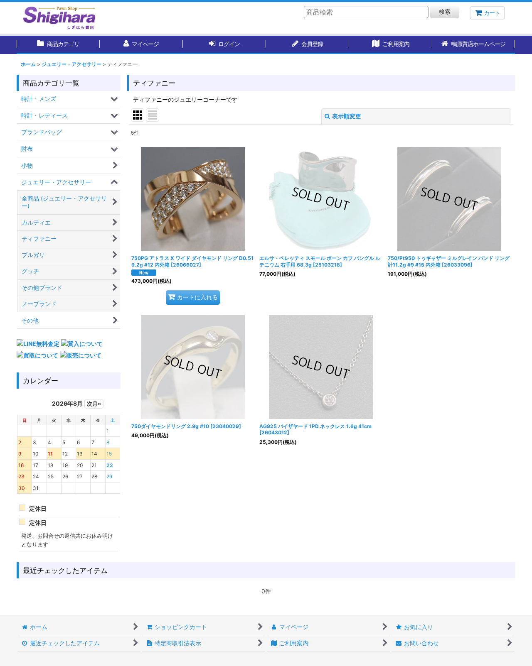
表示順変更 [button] (346, 116)
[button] (473, 45)
